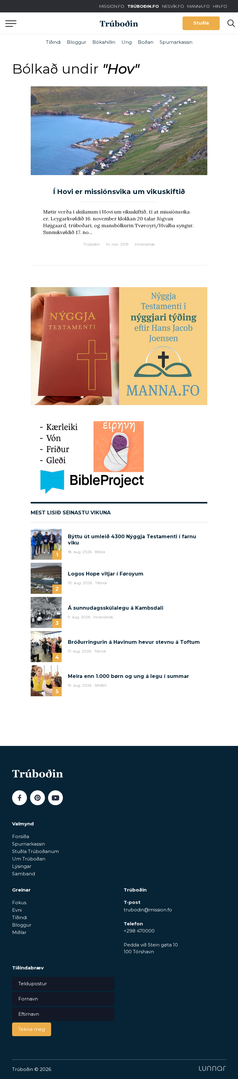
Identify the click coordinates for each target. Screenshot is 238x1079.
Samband (23, 874)
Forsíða (20, 836)
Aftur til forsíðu (57, 23)
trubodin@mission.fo (148, 910)
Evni (17, 910)
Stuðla (201, 23)
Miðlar (19, 932)
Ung (126, 42)
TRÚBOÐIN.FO (143, 6)
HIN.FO (220, 6)
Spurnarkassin (176, 42)
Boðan (145, 42)
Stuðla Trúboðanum (35, 851)
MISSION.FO (111, 6)
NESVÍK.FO (173, 6)
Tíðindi (53, 42)
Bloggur (76, 42)
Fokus (19, 902)
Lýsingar (21, 866)
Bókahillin (103, 42)
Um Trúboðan (28, 859)
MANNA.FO (198, 6)
